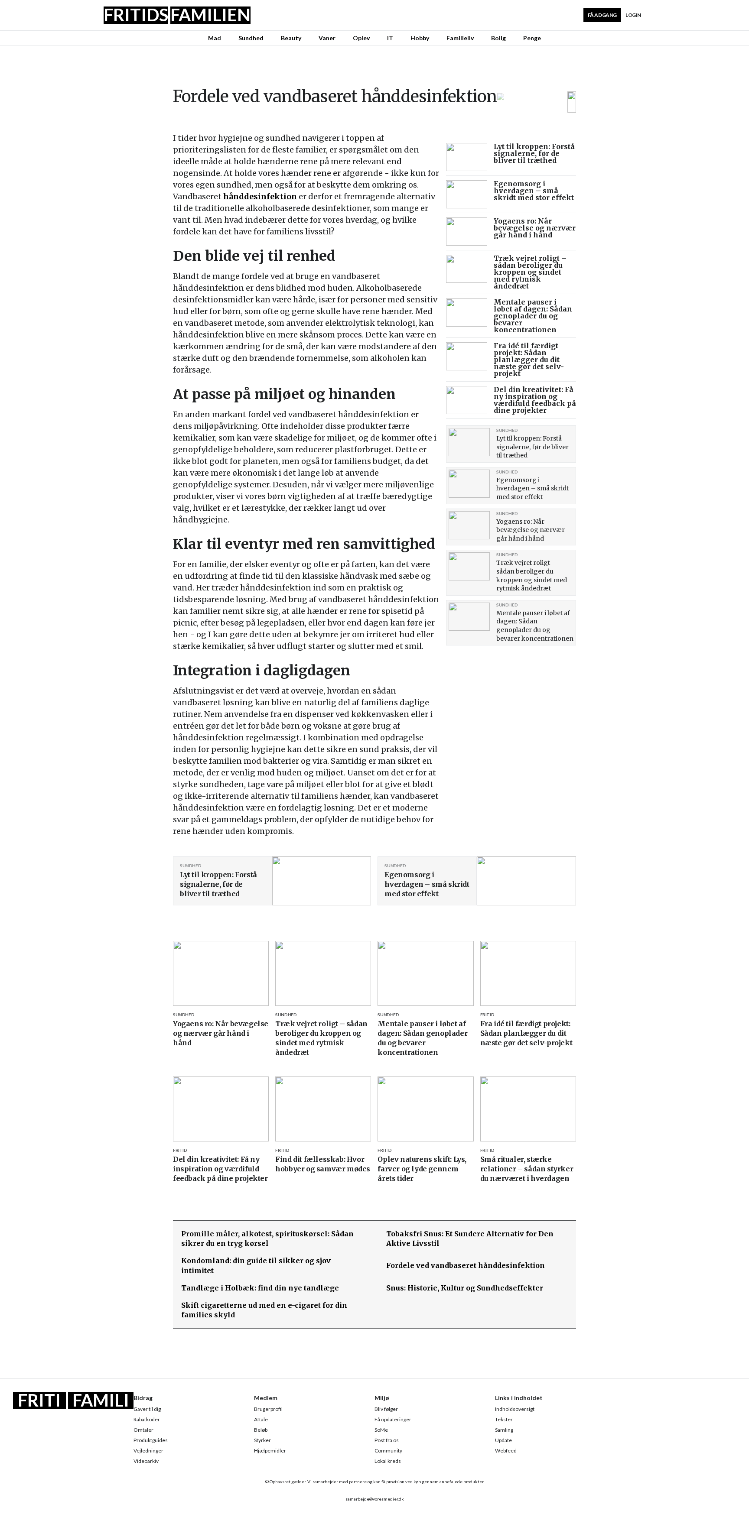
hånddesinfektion (260, 196)
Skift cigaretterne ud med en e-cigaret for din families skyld (264, 1310)
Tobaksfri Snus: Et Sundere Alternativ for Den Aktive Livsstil (470, 1238)
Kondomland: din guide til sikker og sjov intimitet (256, 1265)
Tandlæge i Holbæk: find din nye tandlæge (260, 1288)
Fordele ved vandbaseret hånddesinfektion (465, 1265)
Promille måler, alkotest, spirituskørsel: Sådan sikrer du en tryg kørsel (267, 1238)
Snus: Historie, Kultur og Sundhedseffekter (464, 1288)
